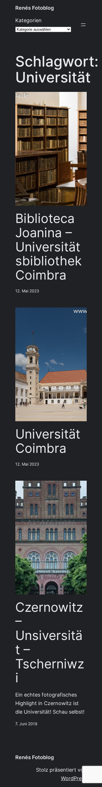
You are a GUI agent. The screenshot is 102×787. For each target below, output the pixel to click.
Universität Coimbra (47, 441)
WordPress (74, 778)
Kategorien (28, 20)
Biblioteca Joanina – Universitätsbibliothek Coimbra (48, 246)
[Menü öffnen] (83, 24)
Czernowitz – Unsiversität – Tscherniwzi (49, 642)
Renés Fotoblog (34, 8)
